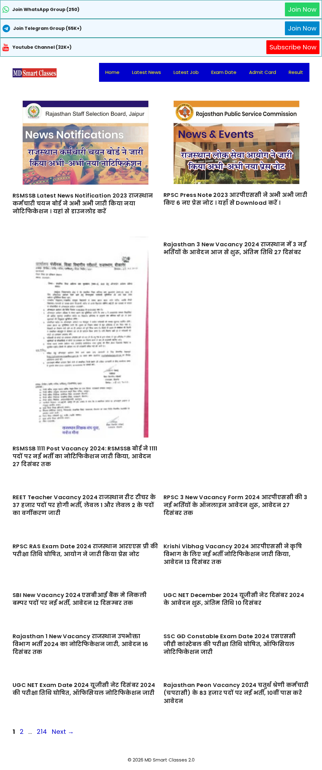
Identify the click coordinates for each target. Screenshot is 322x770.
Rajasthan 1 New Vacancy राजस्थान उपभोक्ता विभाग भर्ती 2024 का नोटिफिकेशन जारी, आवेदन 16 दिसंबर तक (80, 644)
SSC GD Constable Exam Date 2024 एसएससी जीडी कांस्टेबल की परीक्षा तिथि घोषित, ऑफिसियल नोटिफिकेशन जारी (230, 644)
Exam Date (223, 72)
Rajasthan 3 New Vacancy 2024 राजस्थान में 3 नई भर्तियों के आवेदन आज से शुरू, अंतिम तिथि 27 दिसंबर (235, 248)
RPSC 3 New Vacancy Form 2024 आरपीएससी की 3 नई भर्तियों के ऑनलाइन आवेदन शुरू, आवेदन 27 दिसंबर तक (236, 505)
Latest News (146, 72)
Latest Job (186, 72)
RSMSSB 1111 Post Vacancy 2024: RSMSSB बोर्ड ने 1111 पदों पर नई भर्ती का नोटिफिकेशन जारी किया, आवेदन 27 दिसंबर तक (85, 456)
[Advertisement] (161, 757)
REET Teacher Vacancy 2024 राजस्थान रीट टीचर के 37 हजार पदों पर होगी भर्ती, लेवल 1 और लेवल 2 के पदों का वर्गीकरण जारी (84, 505)
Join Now (302, 9)
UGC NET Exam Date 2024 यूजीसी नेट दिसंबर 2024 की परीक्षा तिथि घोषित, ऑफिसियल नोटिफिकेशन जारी (84, 689)
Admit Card (262, 72)
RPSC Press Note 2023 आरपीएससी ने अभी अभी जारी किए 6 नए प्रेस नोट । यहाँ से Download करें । (235, 199)
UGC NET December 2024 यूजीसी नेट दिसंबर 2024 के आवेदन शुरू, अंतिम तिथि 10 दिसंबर (234, 599)
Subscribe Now (292, 47)
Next (63, 731)
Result (296, 72)
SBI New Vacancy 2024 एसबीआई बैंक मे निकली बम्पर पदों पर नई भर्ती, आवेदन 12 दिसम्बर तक (80, 599)
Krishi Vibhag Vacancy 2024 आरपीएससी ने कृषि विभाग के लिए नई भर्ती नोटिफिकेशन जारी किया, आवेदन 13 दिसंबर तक (233, 554)
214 (42, 731)
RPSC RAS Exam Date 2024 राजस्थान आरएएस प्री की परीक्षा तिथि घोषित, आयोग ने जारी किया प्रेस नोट (85, 550)
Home (112, 72)
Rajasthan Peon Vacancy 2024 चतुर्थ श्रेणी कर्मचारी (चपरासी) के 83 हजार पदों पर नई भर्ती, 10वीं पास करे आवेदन (236, 693)
